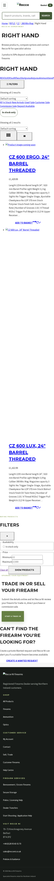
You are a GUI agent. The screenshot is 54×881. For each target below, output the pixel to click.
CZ (18, 23)
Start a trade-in (13, 616)
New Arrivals (18, 102)
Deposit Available (26, 106)
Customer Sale (42, 102)
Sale (32, 102)
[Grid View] (8, 136)
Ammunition (8, 717)
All (1, 102)
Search (46, 16)
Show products (24, 570)
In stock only (9, 112)
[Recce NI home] (13, 675)
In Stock (7, 102)
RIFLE (12, 23)
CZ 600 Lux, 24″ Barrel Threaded (27, 452)
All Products (8, 701)
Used (27, 102)
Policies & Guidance (11, 859)
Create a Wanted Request (22, 660)
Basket (46, 5)
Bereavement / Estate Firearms (17, 784)
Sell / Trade (8, 754)
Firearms (7, 709)
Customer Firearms (11, 762)
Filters (12, 84)
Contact (6, 747)
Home (5, 23)
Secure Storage (10, 792)
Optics (6, 724)
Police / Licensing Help (13, 800)
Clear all (4, 569)
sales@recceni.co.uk (12, 851)
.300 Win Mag (27, 23)
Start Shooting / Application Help (17, 815)
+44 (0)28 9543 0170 (12, 843)
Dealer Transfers (10, 808)
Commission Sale (8, 106)
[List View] (24, 136)
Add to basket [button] (24, 223)
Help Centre (8, 770)
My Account (8, 739)
